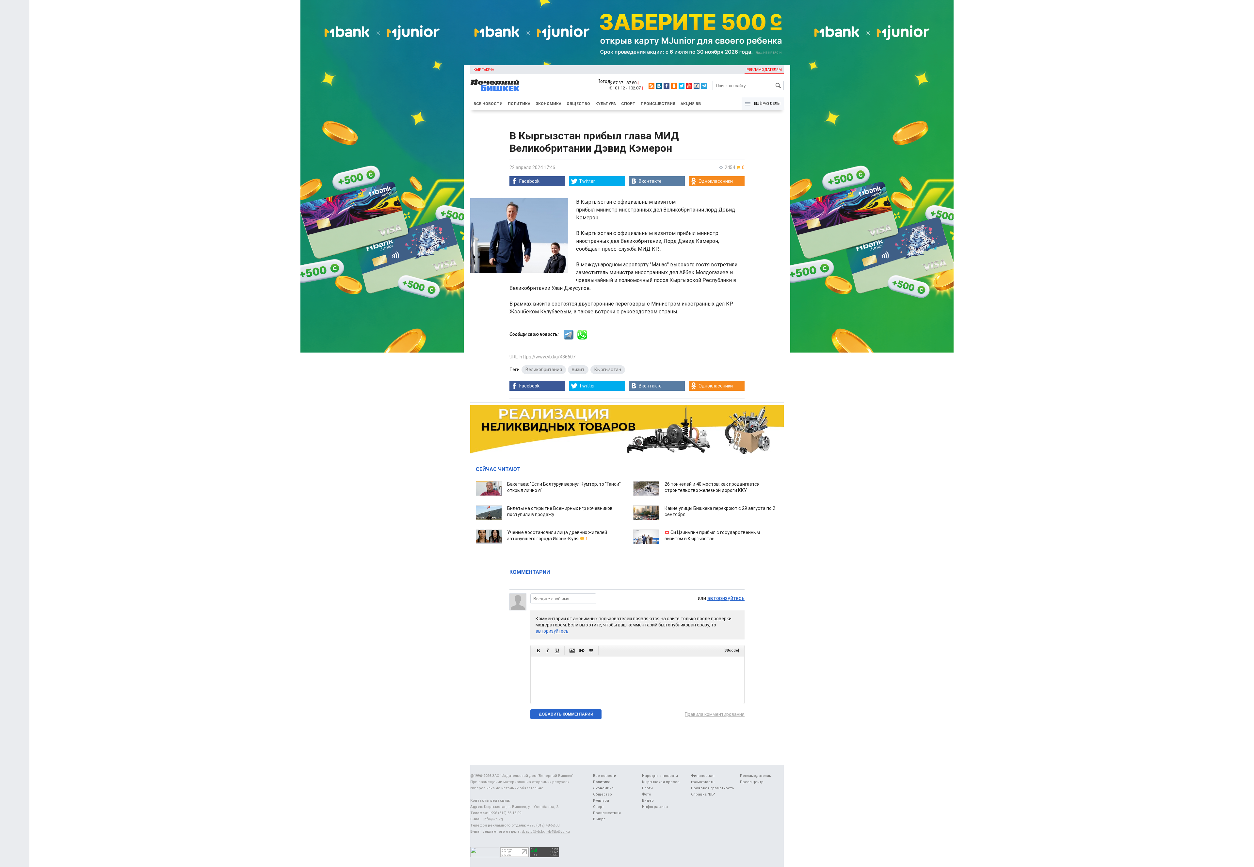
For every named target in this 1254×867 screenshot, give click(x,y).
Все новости (488, 104)
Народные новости (660, 776)
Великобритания (543, 369)
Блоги (647, 788)
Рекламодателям (764, 70)
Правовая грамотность (712, 788)
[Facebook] (666, 86)
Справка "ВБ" (703, 794)
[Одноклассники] (674, 86)
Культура (605, 104)
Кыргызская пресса (661, 782)
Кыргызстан (607, 369)
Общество (578, 104)
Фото (646, 794)
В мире (599, 819)
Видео (648, 800)
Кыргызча (484, 70)
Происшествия (658, 104)
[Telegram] (704, 86)
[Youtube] (689, 86)
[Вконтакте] (659, 86)
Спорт (628, 104)
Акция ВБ (691, 104)
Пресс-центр (752, 782)
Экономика (548, 104)
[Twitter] (681, 86)
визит (578, 369)
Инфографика (655, 807)
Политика (519, 104)
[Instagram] (696, 86)
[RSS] (651, 86)
